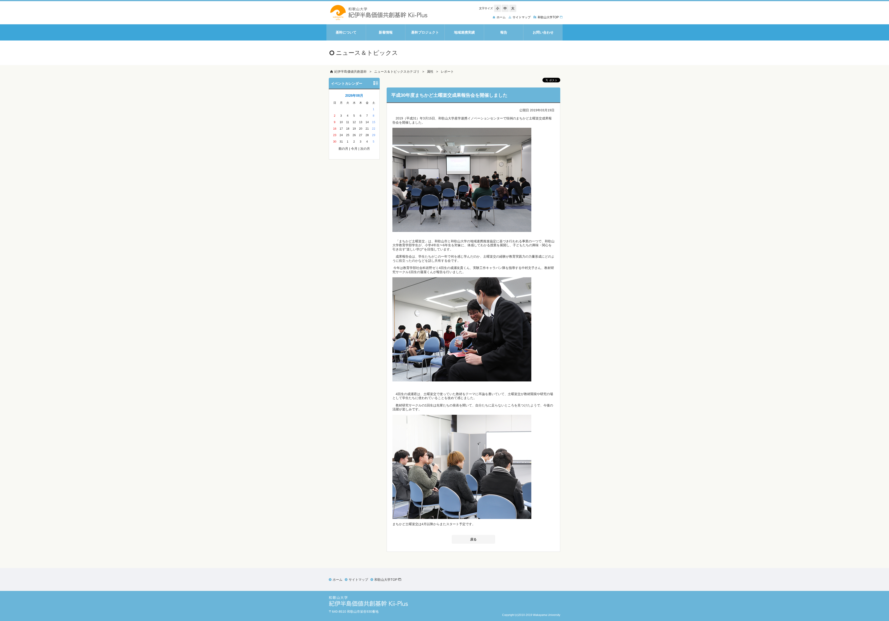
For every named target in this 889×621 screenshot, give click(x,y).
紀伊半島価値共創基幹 (350, 71)
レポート (447, 71)
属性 (430, 71)
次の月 (365, 148)
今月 (354, 148)
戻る (473, 539)
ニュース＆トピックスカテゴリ (396, 71)
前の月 (343, 148)
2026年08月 (354, 95)
